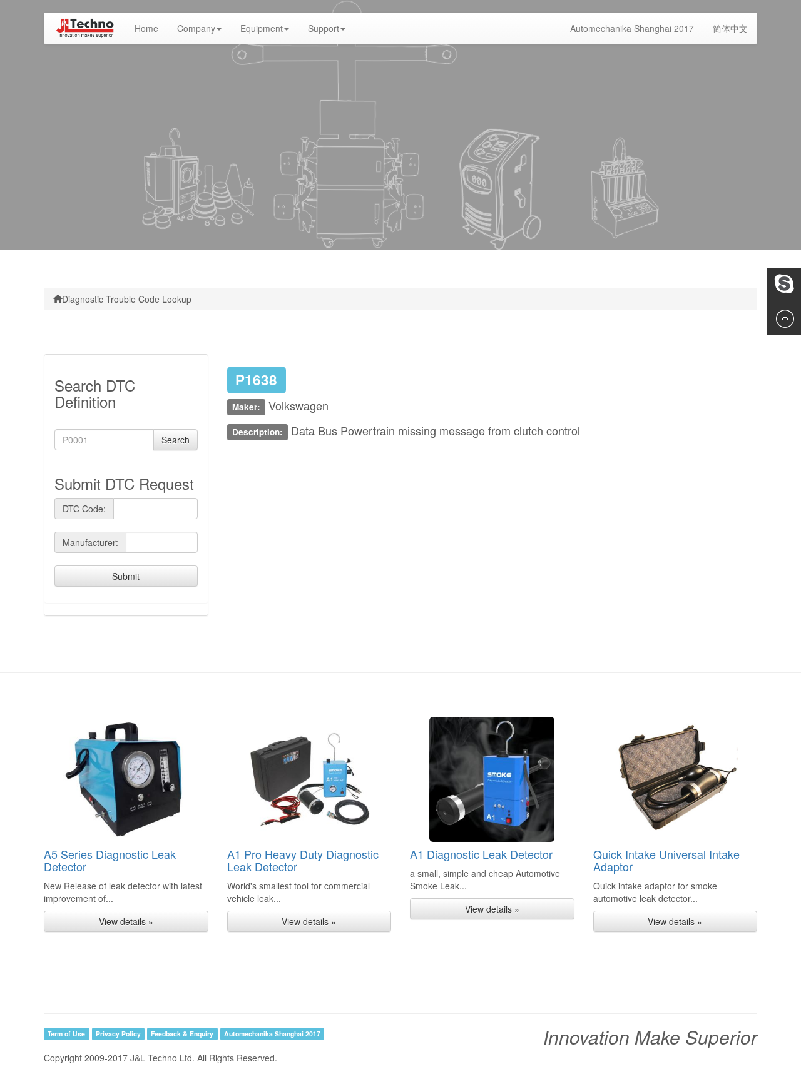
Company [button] (196, 28)
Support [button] (323, 28)
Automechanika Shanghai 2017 (632, 28)
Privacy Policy (118, 1033)
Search (175, 439)
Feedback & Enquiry (182, 1033)
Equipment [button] (261, 28)
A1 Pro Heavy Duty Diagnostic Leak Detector (303, 860)
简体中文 (730, 28)
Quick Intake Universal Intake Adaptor (666, 860)
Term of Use (66, 1033)
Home (151, 27)
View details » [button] (126, 921)
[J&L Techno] (84, 28)
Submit (126, 576)
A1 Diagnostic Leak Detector (481, 854)
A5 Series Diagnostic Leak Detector (110, 860)
